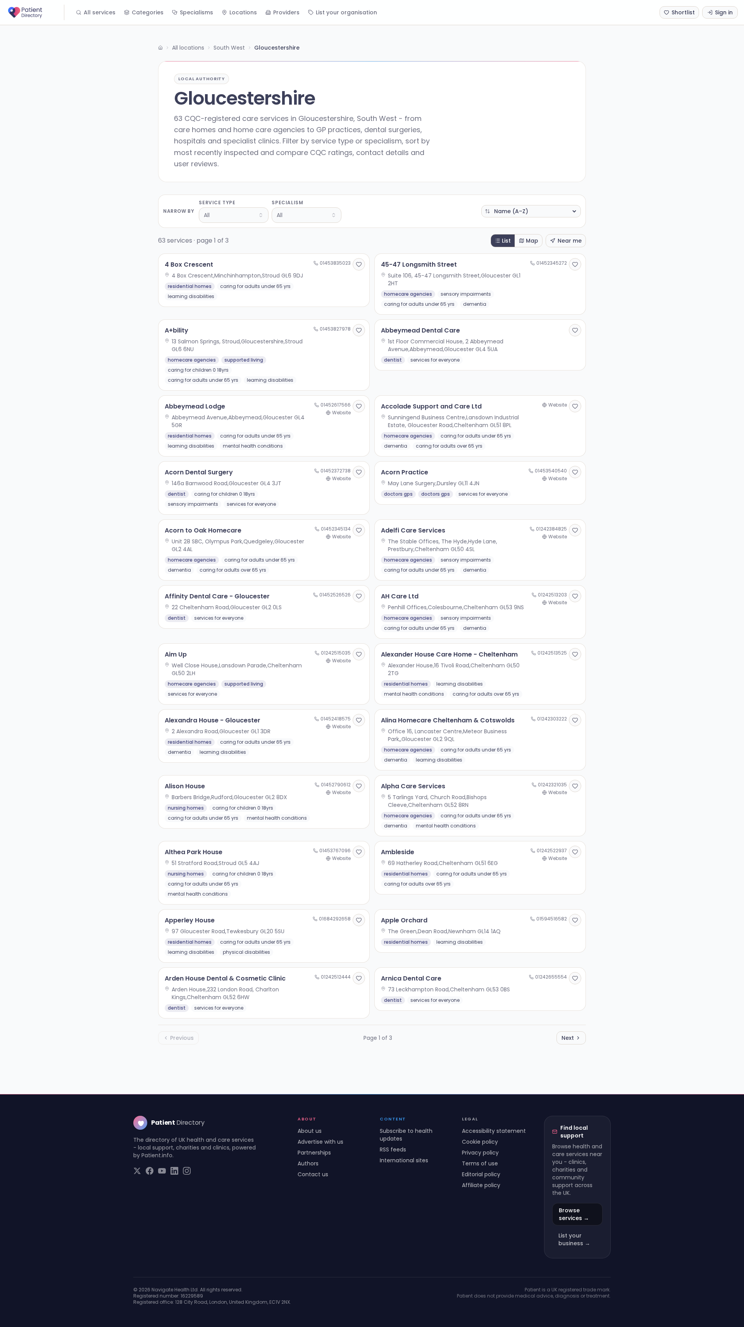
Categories (148, 12)
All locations (188, 48)
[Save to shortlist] (359, 264)
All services (99, 12)
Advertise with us (320, 1142)
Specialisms (196, 12)
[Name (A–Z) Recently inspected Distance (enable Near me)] (531, 211)
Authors (308, 1163)
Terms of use (480, 1163)
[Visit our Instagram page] (187, 1171)
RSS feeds (393, 1149)
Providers (286, 12)
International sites (404, 1160)
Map (532, 241)
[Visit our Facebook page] (149, 1171)
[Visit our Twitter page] (137, 1171)
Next (567, 1038)
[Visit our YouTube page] (162, 1171)
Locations (243, 12)
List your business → (574, 1239)
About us (310, 1131)
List (506, 241)
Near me (570, 241)
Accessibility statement (494, 1131)
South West (229, 48)
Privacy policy (480, 1152)
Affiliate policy (481, 1185)
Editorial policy (481, 1174)
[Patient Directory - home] (35, 12)
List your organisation (346, 12)
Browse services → (574, 1214)
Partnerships (314, 1152)
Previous (182, 1038)
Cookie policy (480, 1142)
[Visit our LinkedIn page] (174, 1171)
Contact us (313, 1174)
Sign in (724, 12)
